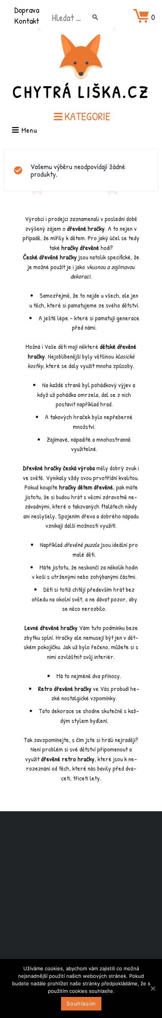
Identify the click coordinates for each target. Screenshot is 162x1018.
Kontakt (26, 20)
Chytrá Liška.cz (81, 91)
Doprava (26, 9)
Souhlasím (81, 1003)
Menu (28, 130)
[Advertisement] (81, 899)
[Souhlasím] (152, 988)
